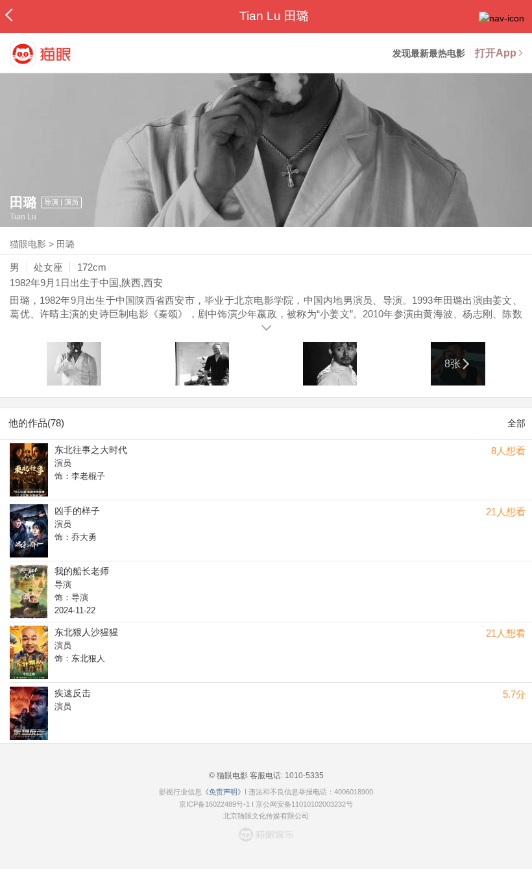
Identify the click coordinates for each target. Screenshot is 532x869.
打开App (495, 52)
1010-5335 (303, 775)
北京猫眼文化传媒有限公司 (266, 816)
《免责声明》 (223, 792)
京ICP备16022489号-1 (214, 804)
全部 (516, 423)
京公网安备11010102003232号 (304, 804)
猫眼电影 (28, 244)
